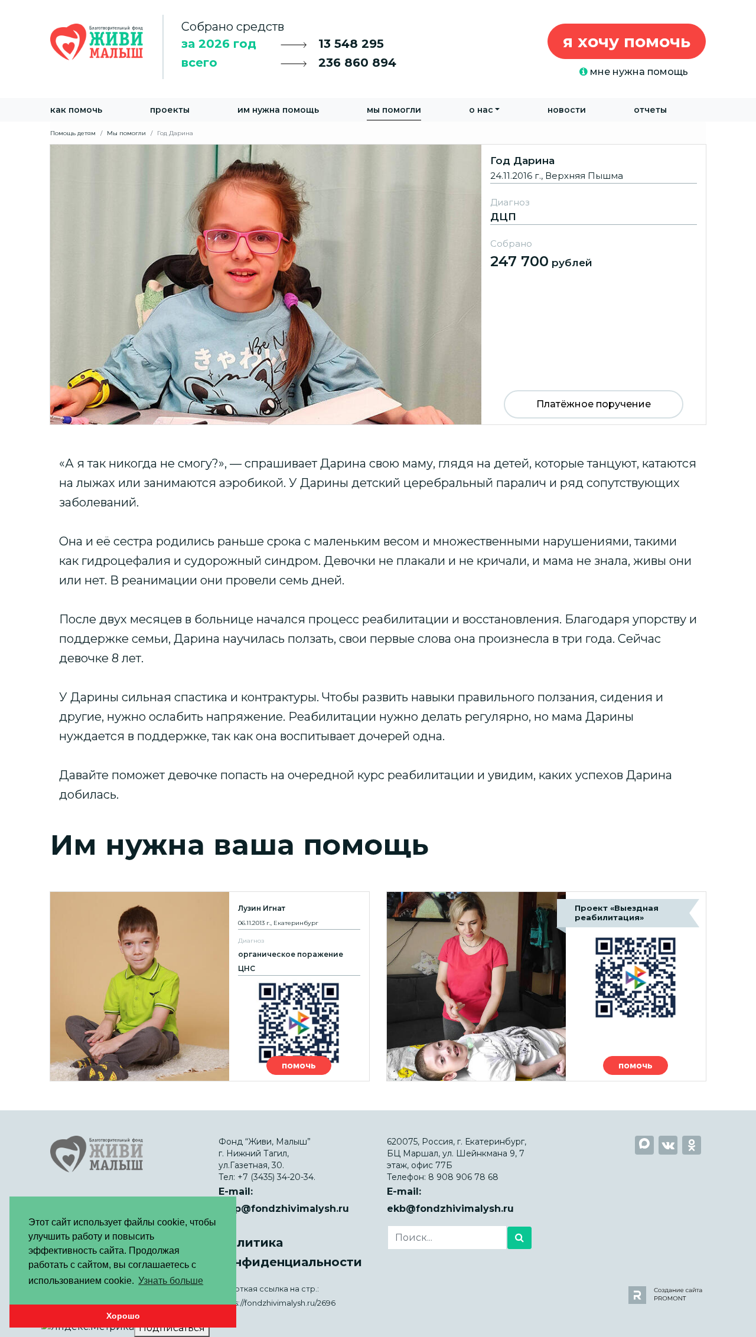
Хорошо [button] (123, 1315)
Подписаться (172, 1327)
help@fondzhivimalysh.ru (284, 1208)
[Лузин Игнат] (209, 986)
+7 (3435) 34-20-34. (276, 1177)
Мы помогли (394, 109)
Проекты (170, 109)
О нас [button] (481, 109)
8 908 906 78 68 (463, 1177)
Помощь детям (73, 133)
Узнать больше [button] (170, 1281)
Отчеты (650, 109)
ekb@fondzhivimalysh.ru (450, 1208)
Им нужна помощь (278, 109)
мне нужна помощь (638, 71)
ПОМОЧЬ (299, 1065)
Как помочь (76, 109)
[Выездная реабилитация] (546, 986)
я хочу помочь (626, 41)
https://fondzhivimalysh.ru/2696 (277, 1303)
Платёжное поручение (593, 404)
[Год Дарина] (378, 283)
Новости (567, 109)
